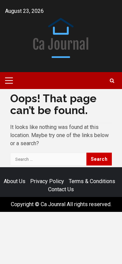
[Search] (112, 80)
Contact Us (61, 189)
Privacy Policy (47, 181)
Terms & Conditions (92, 181)
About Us (14, 181)
